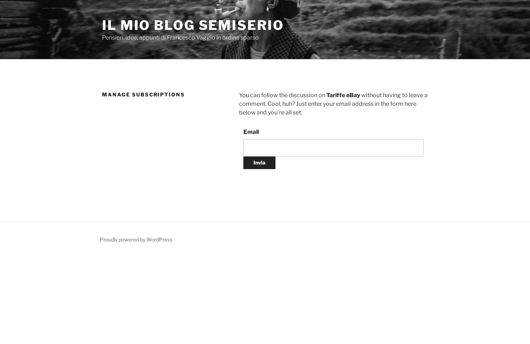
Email (251, 131)
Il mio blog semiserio (193, 25)
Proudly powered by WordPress (136, 239)
